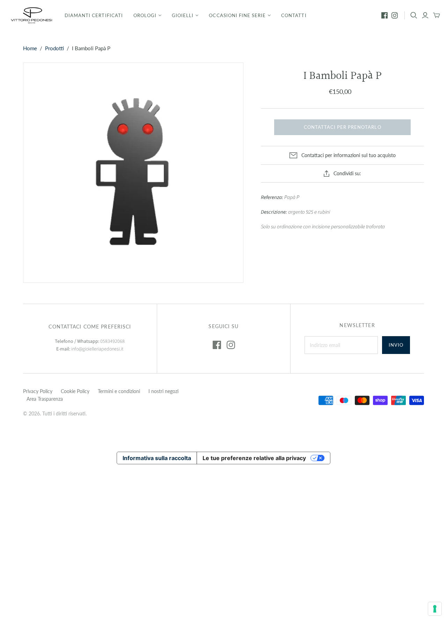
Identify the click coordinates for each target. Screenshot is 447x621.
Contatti (293, 15)
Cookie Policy (75, 391)
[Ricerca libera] (413, 15)
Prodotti (54, 48)
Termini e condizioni (119, 391)
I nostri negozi (163, 391)
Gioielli (182, 15)
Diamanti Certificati (94, 15)
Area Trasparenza (45, 399)
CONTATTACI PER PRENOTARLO (342, 127)
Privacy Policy (37, 391)
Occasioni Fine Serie (237, 15)
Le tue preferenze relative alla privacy (254, 457)
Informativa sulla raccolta (157, 457)
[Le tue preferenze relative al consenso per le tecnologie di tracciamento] (434, 608)
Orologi (144, 15)
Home (30, 48)
